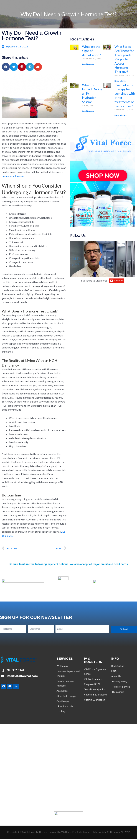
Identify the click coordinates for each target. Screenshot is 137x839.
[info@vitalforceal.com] (2, 676)
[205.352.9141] (2, 670)
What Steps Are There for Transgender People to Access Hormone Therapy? (124, 59)
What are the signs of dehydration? (91, 51)
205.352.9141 (15, 670)
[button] (6, 67)
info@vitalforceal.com (22, 676)
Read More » (88, 64)
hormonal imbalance (13, 176)
